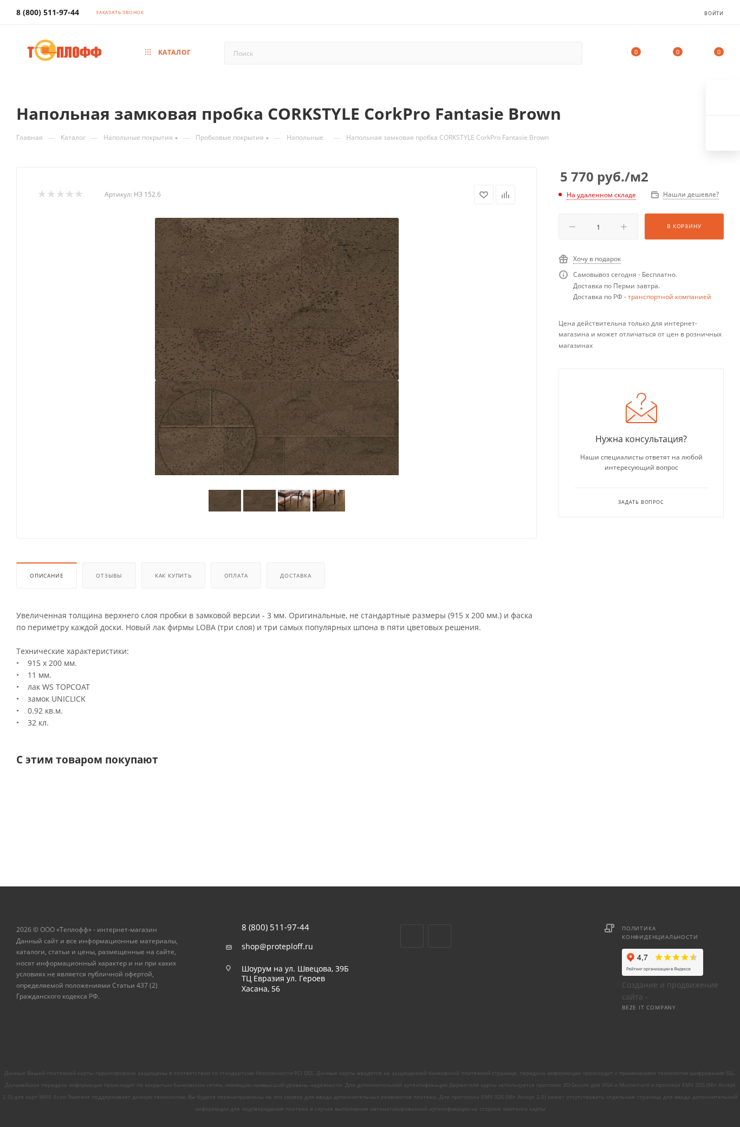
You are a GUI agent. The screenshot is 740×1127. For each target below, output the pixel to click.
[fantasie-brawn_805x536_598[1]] (277, 299)
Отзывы (109, 575)
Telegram (439, 936)
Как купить (173, 575)
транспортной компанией (669, 296)
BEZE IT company (649, 1007)
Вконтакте (412, 936)
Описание (46, 575)
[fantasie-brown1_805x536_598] (277, 461)
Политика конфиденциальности (660, 932)
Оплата (236, 575)
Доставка (295, 575)
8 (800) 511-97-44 (47, 12)
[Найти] (569, 53)
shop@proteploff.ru (277, 946)
